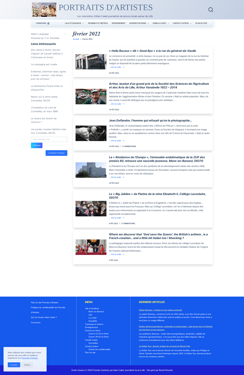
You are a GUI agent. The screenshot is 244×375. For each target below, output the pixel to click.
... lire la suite (117, 67)
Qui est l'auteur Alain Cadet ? (44, 317)
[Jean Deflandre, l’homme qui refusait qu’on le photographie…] (91, 133)
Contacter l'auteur (56, 153)
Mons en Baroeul (96, 311)
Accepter (14, 365)
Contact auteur (181, 23)
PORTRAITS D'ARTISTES (106, 7)
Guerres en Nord (137, 23)
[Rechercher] (210, 9)
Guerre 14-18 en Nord (98, 333)
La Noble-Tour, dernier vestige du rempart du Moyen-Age (164, 346)
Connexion (36, 322)
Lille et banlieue (73, 23)
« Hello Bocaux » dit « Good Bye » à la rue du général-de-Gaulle (152, 51)
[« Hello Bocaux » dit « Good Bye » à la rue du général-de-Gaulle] (91, 62)
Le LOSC (93, 318)
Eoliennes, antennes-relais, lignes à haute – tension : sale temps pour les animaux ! (48, 75)
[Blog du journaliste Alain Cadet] (44, 10)
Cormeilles (93, 343)
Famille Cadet (159, 23)
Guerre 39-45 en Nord (98, 337)
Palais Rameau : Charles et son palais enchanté (160, 310)
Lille (90, 315)
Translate (54, 38)
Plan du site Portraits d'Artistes (44, 302)
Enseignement (118, 23)
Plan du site (201, 23)
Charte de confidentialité (99, 349)
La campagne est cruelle (44, 64)
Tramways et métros (98, 23)
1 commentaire (129, 146)
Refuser (27, 365)
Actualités (93, 321)
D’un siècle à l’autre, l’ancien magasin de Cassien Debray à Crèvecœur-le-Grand (47, 54)
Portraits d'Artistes (30, 358)
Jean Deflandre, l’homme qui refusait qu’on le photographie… (150, 120)
